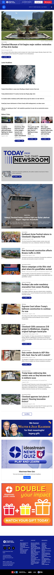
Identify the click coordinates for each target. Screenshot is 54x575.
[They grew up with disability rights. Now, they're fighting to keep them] (33, 120)
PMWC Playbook (45, 564)
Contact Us (44, 543)
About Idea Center (24, 545)
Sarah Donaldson (25, 357)
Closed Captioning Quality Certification (46, 554)
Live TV (39, 2)
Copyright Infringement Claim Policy (46, 562)
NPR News (30, 125)
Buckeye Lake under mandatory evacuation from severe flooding (35, 285)
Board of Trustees (24, 549)
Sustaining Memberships (34, 546)
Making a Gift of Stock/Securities (34, 554)
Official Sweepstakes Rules (46, 557)
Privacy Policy (23, 553)
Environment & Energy (26, 350)
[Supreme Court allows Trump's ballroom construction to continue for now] (10, 309)
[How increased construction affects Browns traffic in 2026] (10, 253)
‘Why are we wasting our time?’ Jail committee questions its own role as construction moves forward (24, 108)
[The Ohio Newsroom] (26, 157)
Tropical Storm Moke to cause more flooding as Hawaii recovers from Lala (20, 89)
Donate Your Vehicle (35, 547)
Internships (44, 545)
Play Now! (27, 477)
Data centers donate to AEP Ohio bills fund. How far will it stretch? (36, 353)
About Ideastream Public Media (24, 544)
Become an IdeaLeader (33, 550)
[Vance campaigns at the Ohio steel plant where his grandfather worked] (10, 269)
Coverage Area (23, 550)
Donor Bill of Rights (35, 562)
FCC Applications (45, 558)
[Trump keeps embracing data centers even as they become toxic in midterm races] (10, 375)
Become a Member (35, 543)
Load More (27, 414)
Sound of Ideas (27, 215)
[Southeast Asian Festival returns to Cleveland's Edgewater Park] (10, 237)
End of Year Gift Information (34, 558)
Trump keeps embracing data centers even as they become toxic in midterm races (36, 375)
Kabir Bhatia (24, 239)
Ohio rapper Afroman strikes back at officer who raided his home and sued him (47, 130)
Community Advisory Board (24, 548)
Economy (23, 324)
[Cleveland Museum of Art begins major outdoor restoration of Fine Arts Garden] (27, 25)
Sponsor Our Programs (33, 556)
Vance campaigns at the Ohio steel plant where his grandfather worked (37, 267)
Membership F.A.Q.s (35, 544)
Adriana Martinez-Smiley (26, 334)
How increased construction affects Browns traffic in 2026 (37, 251)
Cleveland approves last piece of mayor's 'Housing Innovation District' (35, 399)
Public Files (44, 547)
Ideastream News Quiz (27, 471)
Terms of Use (23, 551)
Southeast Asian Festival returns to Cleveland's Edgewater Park (37, 235)
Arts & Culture (4, 42)
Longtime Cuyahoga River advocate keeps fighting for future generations (7, 130)
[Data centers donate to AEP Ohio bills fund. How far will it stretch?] (10, 355)
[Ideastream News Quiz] (27, 454)
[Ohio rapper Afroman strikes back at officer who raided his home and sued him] (47, 120)
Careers (43, 544)
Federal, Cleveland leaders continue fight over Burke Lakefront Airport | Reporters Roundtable (27, 218)
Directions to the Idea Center (46, 551)
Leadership (22, 546)
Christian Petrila (25, 255)
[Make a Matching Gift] (27, 504)
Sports (23, 248)
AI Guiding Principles (46, 559)
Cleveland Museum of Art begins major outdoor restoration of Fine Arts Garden (26, 45)
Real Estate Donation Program (35, 560)
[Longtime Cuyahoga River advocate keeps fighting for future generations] (7, 120)
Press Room (44, 555)
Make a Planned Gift (35, 551)
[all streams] (52, 7)
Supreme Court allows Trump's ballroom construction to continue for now (36, 309)
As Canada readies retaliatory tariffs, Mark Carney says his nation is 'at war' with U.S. (22, 98)
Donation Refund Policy (34, 564)
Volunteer (44, 546)
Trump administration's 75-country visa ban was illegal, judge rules (18, 94)
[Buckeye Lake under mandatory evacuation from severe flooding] (10, 287)
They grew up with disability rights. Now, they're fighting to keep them (33, 130)
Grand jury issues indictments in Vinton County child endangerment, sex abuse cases (23, 103)
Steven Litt (3, 50)
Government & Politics (19, 125)
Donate (48, 2)
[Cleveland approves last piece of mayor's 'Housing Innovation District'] (10, 399)
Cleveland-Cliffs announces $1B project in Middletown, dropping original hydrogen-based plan (35, 329)
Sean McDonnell (25, 404)
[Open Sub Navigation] (32, 2)
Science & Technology (26, 282)
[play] (4, 7)
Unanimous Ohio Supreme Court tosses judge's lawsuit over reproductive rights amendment (20, 131)
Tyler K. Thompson (25, 289)
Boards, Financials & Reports (46, 549)
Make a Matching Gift (35, 548)
